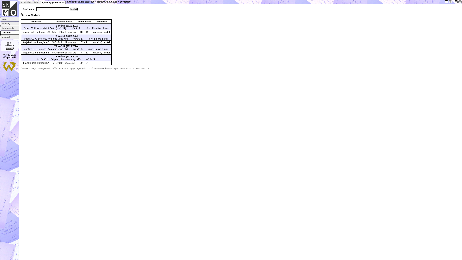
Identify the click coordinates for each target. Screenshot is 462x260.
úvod (4, 19)
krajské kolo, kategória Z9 (36, 32)
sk (456, 2)
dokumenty (8, 28)
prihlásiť (9, 48)
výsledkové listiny (30, 2)
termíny (6, 23)
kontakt (6, 37)
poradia (7, 32)
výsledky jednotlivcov (53, 2)
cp (450, 2)
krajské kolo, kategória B (36, 52)
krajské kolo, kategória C (36, 42)
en (460, 2)
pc (446, 2)
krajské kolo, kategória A (36, 63)
